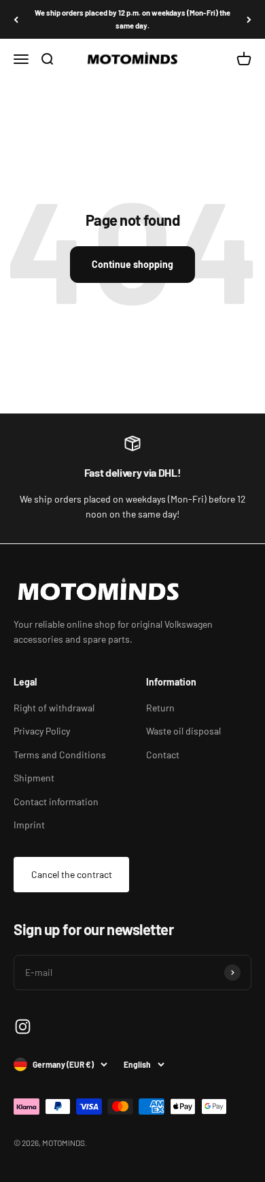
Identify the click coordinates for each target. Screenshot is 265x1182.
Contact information (56, 801)
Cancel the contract (71, 874)
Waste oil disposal (183, 731)
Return (160, 707)
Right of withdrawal (54, 707)
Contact (162, 754)
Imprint (29, 824)
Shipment (34, 777)
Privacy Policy (42, 731)
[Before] (249, 19)
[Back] (16, 19)
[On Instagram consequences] (23, 1026)
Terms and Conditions (60, 754)
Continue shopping (132, 264)
